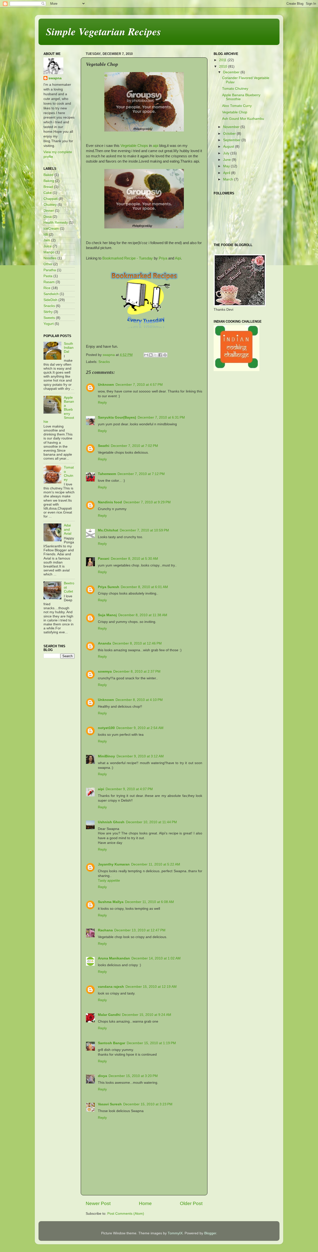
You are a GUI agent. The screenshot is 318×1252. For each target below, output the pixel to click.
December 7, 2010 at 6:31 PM (161, 417)
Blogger (210, 1233)
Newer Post (98, 1203)
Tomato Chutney (69, 473)
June (227, 160)
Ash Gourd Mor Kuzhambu (243, 119)
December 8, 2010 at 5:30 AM (134, 559)
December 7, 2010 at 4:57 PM (139, 385)
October (230, 133)
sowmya (105, 671)
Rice (46, 288)
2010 (223, 66)
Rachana (105, 930)
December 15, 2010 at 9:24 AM (146, 1015)
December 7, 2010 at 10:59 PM (144, 530)
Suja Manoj (107, 615)
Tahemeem (107, 474)
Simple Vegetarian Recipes (103, 31)
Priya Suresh (108, 587)
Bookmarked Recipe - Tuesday (127, 258)
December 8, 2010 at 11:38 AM (142, 615)
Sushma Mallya (110, 902)
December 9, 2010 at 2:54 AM (139, 728)
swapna (55, 78)
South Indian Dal (69, 347)
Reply (102, 402)
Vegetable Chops (134, 146)
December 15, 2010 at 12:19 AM (151, 987)
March (228, 179)
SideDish (50, 300)
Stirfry (48, 312)
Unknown (106, 385)
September (232, 140)
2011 (223, 60)
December (231, 72)
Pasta (47, 276)
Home (145, 1203)
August (229, 146)
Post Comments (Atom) (125, 1213)
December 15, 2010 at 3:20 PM (133, 1076)
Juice (47, 246)
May (227, 166)
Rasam (49, 282)
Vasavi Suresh (110, 1104)
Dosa (47, 216)
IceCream (51, 228)
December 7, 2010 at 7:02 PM (134, 446)
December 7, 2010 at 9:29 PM (147, 502)
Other (47, 264)
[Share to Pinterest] (164, 354)
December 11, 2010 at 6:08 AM (149, 902)
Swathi (103, 446)
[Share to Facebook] (160, 354)
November (231, 127)
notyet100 (106, 728)
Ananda (104, 643)
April (227, 173)
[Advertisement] (245, 411)
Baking (48, 181)
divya (102, 1076)
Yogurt (48, 324)
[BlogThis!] (150, 354)
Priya (163, 258)
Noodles (49, 258)
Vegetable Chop (234, 112)
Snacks (104, 362)
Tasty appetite (109, 880)
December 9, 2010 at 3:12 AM (140, 756)
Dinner (48, 211)
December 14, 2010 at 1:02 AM (156, 958)
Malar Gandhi (109, 1015)
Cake (47, 193)
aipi (155, 146)
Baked (48, 175)
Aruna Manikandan (114, 958)
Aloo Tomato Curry (237, 106)
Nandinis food (110, 502)
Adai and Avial (67, 529)
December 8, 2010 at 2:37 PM (136, 671)
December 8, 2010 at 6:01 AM (144, 587)
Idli (45, 234)
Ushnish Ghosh (111, 822)
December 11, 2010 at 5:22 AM (155, 864)
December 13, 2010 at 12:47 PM (139, 930)
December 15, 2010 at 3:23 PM (147, 1104)
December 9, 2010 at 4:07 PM (129, 789)
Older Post (191, 1203)
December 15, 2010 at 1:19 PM (151, 1043)
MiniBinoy (106, 756)
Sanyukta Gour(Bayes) (117, 417)
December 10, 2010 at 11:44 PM (151, 822)
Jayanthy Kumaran (114, 864)
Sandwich (51, 294)
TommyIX (175, 1233)
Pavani (103, 559)
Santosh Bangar (111, 1043)
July (226, 153)
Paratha (49, 270)
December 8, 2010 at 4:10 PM (139, 700)
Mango (48, 252)
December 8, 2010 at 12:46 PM (137, 643)
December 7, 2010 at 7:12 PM (141, 474)
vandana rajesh (111, 987)
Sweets (49, 318)
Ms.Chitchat (108, 530)
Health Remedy (55, 222)
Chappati (50, 199)
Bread (48, 187)
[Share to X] (155, 354)
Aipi (178, 258)
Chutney (50, 205)
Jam (46, 240)
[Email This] (146, 354)
